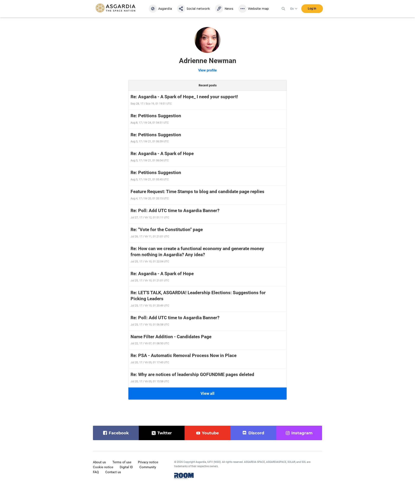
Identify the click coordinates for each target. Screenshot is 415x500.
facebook (119, 433)
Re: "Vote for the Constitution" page (167, 229)
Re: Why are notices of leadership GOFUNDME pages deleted (192, 374)
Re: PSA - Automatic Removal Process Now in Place (183, 355)
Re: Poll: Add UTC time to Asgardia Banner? (175, 210)
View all (207, 393)
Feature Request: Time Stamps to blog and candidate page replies (197, 191)
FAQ (96, 472)
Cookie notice (103, 467)
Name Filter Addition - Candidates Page (171, 336)
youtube (210, 433)
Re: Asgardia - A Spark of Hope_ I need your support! (184, 96)
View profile (207, 70)
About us (99, 462)
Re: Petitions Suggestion (156, 115)
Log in (312, 8)
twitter (164, 433)
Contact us (113, 472)
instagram (302, 433)
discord (256, 433)
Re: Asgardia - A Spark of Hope (162, 153)
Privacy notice (148, 462)
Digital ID (126, 467)
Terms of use (121, 462)
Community (147, 467)
